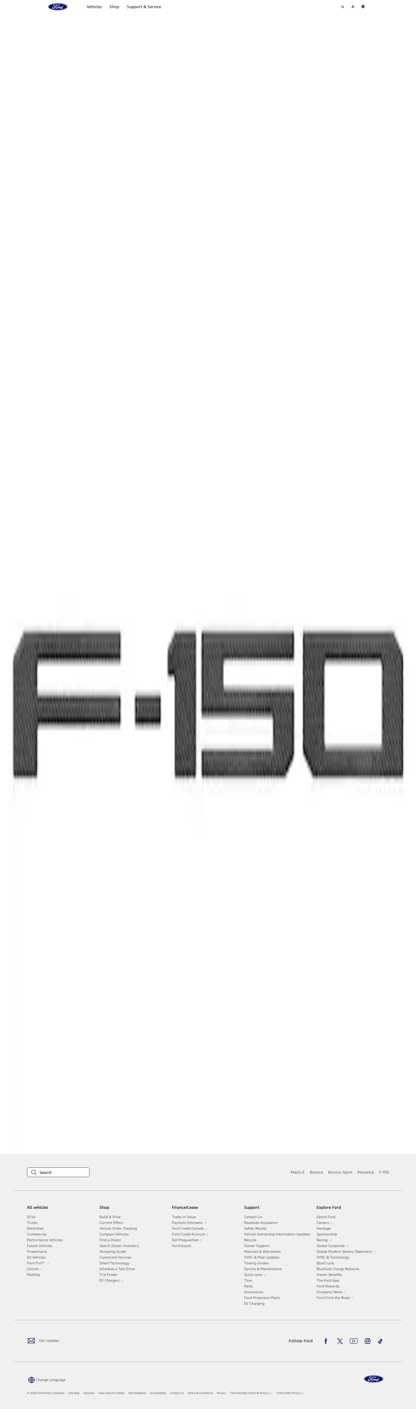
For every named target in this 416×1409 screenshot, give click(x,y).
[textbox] (58, 1172)
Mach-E (298, 1172)
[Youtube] (354, 1341)
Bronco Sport (340, 1172)
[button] (46, 1379)
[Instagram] (367, 1341)
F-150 (384, 1172)
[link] (73, 1393)
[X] (340, 1341)
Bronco (316, 1172)
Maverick (366, 1172)
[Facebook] (327, 1341)
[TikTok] (380, 1341)
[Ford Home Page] (373, 1379)
